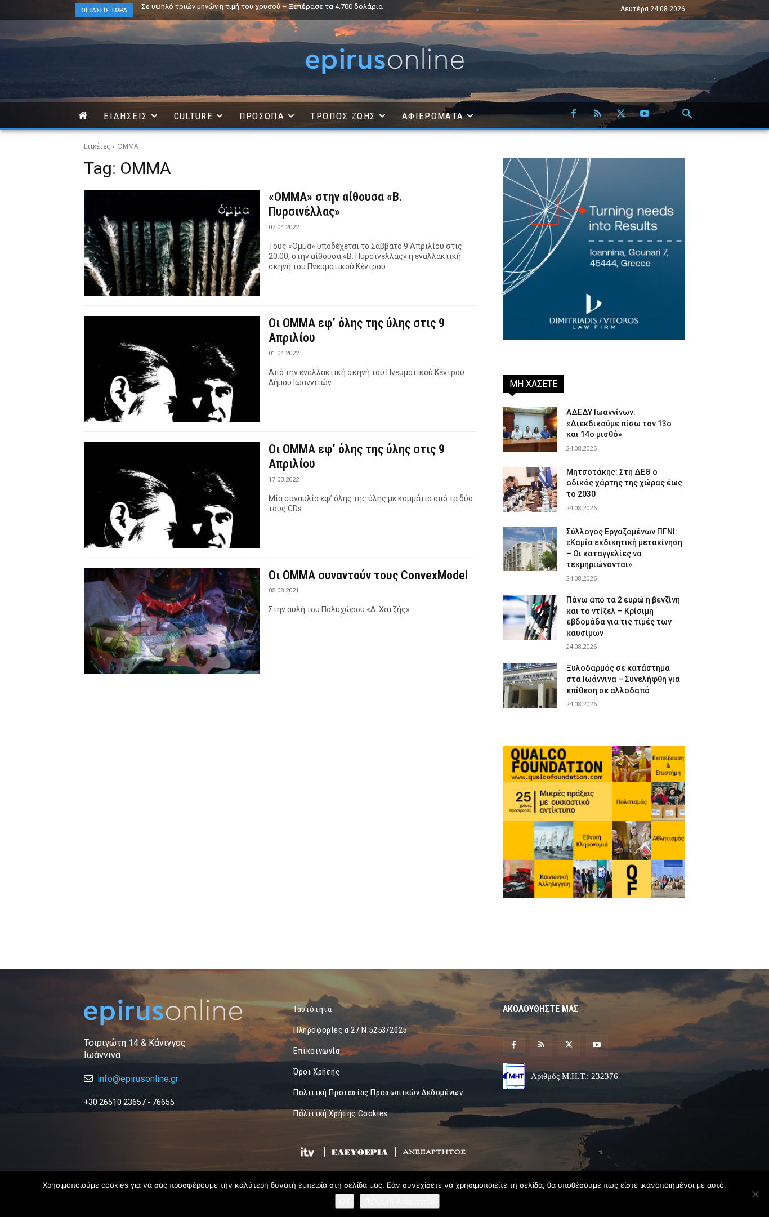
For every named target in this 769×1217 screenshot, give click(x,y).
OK (344, 1201)
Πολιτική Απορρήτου (399, 1201)
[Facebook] (574, 114)
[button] (687, 114)
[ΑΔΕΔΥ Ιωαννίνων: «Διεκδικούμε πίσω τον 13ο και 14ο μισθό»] (530, 429)
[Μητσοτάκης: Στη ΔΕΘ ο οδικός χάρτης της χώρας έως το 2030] (530, 489)
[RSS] (597, 114)
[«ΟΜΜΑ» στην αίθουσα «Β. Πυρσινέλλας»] (172, 243)
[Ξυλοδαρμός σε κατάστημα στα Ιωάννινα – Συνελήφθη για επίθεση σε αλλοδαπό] (530, 685)
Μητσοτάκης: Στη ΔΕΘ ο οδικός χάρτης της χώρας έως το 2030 (624, 482)
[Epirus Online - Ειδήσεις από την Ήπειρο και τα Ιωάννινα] (175, 1012)
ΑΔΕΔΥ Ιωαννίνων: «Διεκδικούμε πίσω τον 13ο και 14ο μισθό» (619, 423)
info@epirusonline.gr (137, 1078)
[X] (621, 114)
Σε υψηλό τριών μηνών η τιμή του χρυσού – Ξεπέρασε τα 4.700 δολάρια (262, 6)
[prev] (459, 10)
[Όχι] (755, 1194)
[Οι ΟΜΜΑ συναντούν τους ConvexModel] (172, 621)
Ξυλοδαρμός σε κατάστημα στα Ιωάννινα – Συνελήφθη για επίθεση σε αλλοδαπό (623, 678)
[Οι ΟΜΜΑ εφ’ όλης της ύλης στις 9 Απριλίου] (172, 369)
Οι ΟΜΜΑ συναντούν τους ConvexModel (368, 575)
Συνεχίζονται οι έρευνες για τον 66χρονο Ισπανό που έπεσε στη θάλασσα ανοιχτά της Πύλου (279, 10)
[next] (477, 10)
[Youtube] (645, 114)
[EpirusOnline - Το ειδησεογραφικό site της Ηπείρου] (384, 61)
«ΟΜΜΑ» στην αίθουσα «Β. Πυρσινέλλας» (335, 204)
